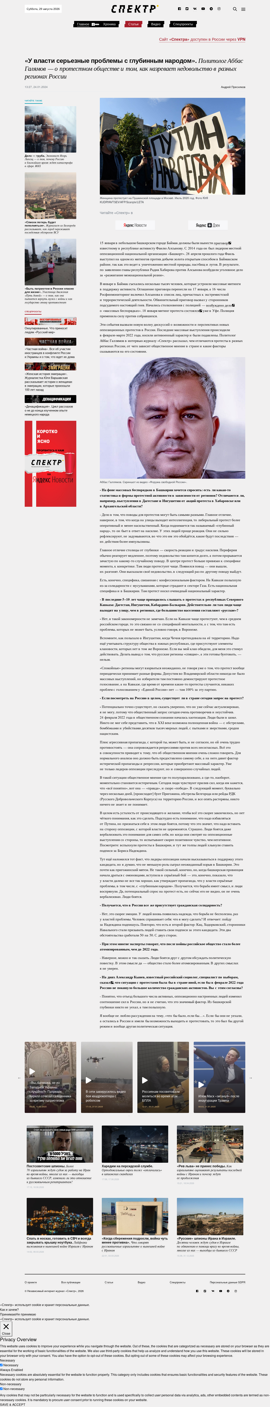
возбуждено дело (219, 305)
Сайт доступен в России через (202, 39)
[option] (50, 1077)
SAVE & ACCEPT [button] (12, 1404)
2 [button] (135, 1116)
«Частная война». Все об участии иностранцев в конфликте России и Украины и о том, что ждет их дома (50, 353)
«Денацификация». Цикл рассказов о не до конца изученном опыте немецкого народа (49, 410)
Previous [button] (19, 1077)
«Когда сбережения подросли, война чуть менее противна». (135, 1244)
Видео (155, 24)
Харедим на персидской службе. (132, 1170)
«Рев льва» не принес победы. (209, 1172)
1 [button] (129, 1116)
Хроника (109, 24)
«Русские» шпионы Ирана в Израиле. (208, 1244)
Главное (83, 24)
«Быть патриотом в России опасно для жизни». (49, 295)
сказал (105, 982)
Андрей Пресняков (233, 87)
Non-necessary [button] (10, 1384)
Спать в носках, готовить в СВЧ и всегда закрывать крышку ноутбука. (60, 1242)
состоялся (191, 310)
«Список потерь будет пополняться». (50, 227)
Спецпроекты (183, 24)
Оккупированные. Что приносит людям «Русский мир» (46, 330)
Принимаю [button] (8, 1314)
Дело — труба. (49, 160)
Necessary (10, 1365)
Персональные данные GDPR (227, 1282)
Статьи (133, 24)
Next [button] (251, 1077)
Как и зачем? (9, 1309)
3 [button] (141, 1116)
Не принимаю (26, 1314)
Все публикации (70, 1282)
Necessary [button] (7, 1360)
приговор (221, 242)
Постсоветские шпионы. (59, 1174)
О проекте (31, 1282)
